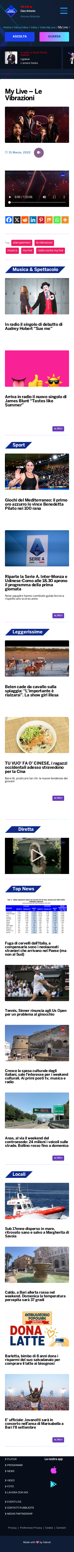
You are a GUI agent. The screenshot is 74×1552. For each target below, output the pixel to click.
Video (34, 27)
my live (27, 250)
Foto (10, 1486)
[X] (17, 219)
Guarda (54, 36)
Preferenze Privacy (31, 1528)
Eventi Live (14, 1502)
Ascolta (20, 36)
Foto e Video (21, 27)
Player (12, 1459)
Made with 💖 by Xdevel (37, 1542)
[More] (65, 219)
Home (8, 27)
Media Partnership (20, 1514)
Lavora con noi (17, 1492)
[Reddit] (25, 219)
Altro (57, 429)
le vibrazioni (44, 242)
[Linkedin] (33, 219)
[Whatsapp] (57, 219)
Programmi (15, 1465)
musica (12, 250)
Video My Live (48, 27)
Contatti (61, 1528)
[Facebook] (9, 219)
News (10, 1471)
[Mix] (49, 219)
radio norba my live (50, 250)
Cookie (49, 1528)
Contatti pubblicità (20, 1508)
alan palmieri (22, 242)
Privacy (12, 1528)
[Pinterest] (41, 219)
